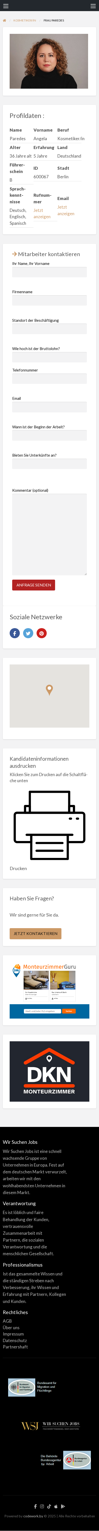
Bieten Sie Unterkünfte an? (34, 455)
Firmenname (22, 291)
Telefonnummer (25, 370)
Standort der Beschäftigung (35, 320)
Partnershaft (15, 1347)
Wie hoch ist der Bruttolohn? (36, 348)
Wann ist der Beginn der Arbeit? (38, 427)
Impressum (13, 1334)
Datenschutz (15, 1340)
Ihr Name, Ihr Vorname (31, 263)
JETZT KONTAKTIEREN (35, 933)
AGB (7, 1321)
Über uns (11, 1327)
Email (16, 398)
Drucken (18, 868)
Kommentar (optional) (30, 490)
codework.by (33, 1516)
